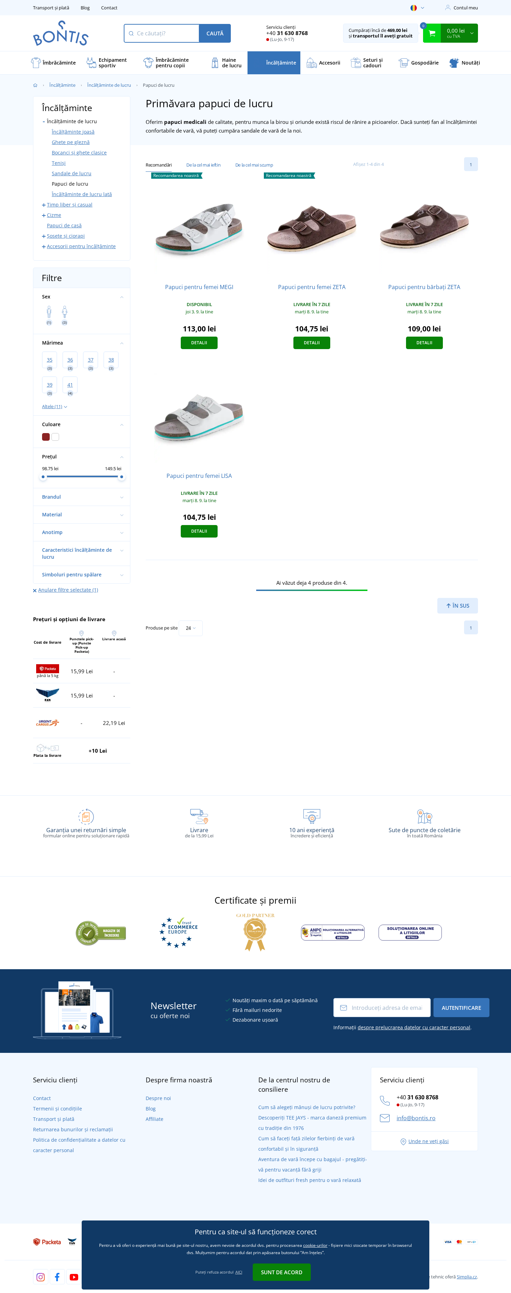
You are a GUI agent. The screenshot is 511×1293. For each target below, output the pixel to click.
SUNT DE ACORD (281, 1272)
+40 (287, 32)
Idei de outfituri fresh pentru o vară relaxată (309, 1180)
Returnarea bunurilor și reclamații (73, 1129)
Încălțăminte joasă (73, 131)
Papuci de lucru (70, 183)
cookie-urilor (315, 1245)
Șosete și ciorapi (66, 236)
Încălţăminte (62, 85)
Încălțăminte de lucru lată (82, 194)
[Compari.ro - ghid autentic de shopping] (101, 932)
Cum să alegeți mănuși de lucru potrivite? (306, 1107)
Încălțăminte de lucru (109, 85)
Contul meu (466, 8)
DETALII (199, 343)
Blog (85, 8)
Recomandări (159, 165)
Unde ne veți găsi (428, 1141)
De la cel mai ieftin (203, 165)
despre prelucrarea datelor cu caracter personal (414, 1027)
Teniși (59, 163)
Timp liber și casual (69, 204)
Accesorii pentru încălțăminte (81, 246)
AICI (238, 1272)
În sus (460, 605)
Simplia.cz (467, 1277)
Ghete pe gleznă (71, 142)
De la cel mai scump (254, 165)
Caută (215, 33)
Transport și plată (51, 8)
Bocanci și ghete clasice (79, 152)
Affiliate (154, 1119)
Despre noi (158, 1098)
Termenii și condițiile (57, 1108)
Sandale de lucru (71, 173)
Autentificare (461, 1007)
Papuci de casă (64, 225)
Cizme (54, 215)
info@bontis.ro (416, 1118)
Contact (109, 8)
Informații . (402, 1027)
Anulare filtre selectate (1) (68, 589)
